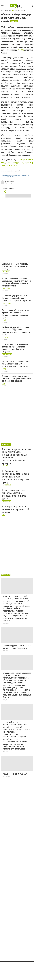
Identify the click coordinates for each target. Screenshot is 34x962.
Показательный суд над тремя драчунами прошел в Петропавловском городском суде (15, 314)
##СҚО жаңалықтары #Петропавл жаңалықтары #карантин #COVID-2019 (15, 176)
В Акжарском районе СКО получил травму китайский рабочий (15, 509)
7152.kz (20, 50)
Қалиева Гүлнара (9, 181)
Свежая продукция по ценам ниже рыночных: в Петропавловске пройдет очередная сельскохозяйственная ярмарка (16, 456)
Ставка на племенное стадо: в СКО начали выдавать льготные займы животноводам (16, 378)
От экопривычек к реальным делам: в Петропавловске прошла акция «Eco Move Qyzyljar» (15, 348)
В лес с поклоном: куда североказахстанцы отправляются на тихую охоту (14, 494)
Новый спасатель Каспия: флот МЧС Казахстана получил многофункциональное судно (16, 363)
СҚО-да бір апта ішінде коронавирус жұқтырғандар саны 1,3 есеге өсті (17, 162)
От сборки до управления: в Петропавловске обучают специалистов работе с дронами (16, 298)
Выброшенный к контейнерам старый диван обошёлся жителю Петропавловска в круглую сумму (16, 477)
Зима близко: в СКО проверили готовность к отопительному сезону (16, 266)
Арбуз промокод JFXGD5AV (15, 774)
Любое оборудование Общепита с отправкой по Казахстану (17, 646)
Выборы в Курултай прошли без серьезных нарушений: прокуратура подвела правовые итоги (16, 331)
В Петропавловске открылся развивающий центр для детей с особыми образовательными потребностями (16, 282)
